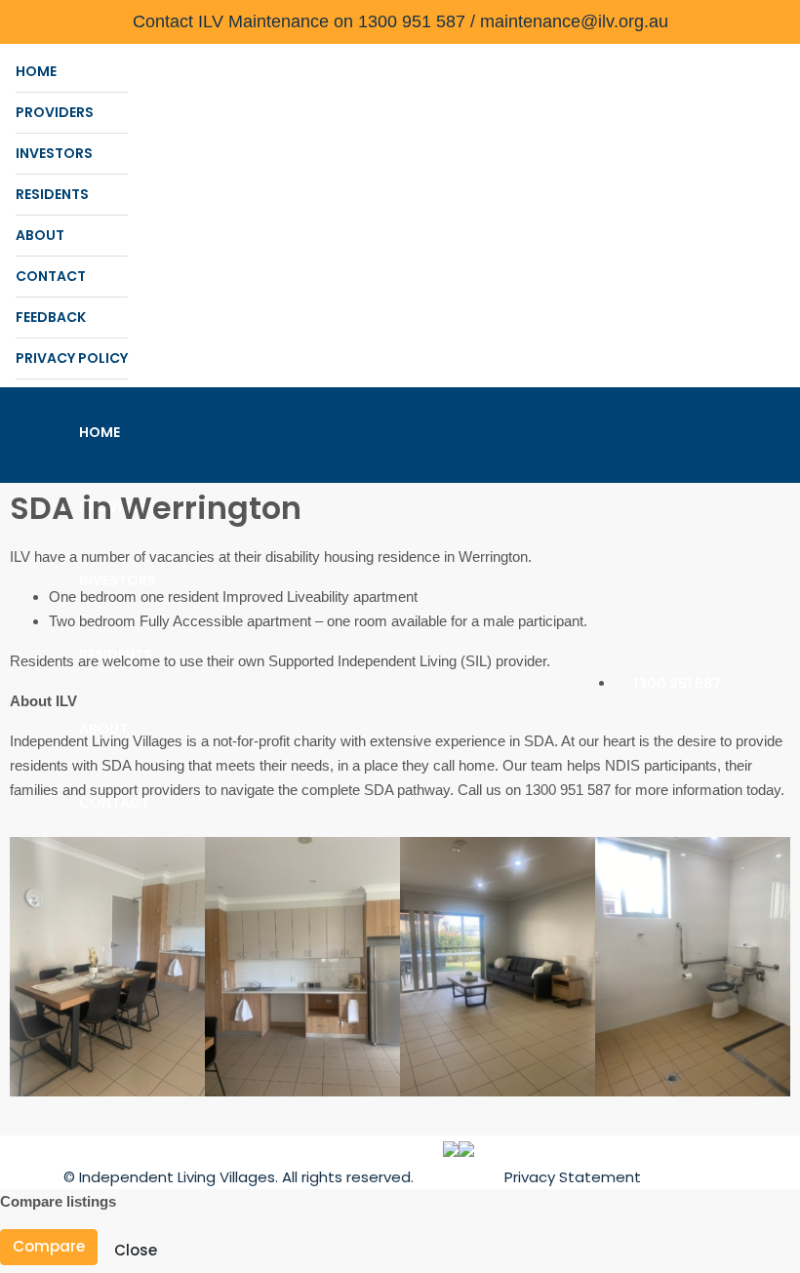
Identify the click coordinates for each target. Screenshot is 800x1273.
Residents (52, 194)
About (40, 235)
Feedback (51, 317)
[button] (29, 966)
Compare (49, 1246)
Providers (55, 112)
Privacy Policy (72, 358)
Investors (54, 153)
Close (135, 1250)
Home (36, 71)
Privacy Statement (572, 1177)
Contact (51, 276)
